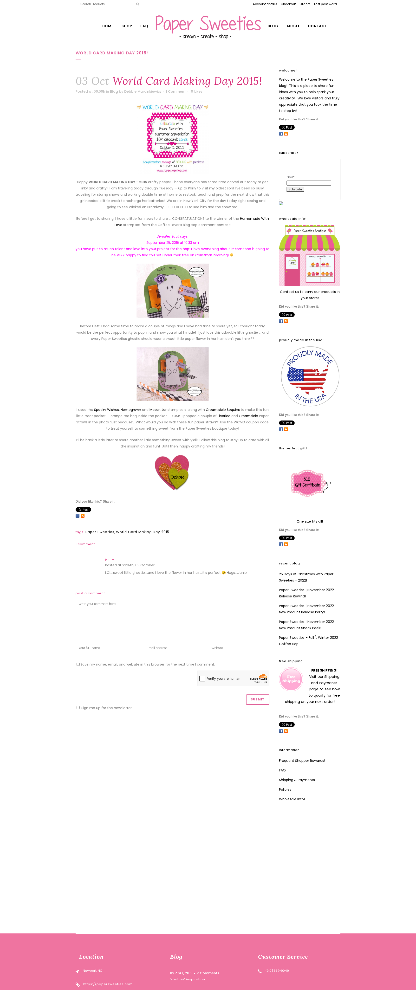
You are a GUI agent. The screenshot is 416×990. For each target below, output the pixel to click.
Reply (160, 565)
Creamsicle (248, 416)
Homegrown (131, 409)
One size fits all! (310, 521)
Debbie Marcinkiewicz (143, 91)
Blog (114, 91)
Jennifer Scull (168, 236)
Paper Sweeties (99, 532)
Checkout (288, 4)
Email (290, 177)
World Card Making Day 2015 (142, 532)
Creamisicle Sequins (223, 409)
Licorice (224, 416)
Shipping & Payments (297, 779)
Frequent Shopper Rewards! (302, 760)
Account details (265, 4)
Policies (285, 789)
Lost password (325, 4)
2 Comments (208, 973)
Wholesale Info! (292, 799)
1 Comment (176, 91)
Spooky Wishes (106, 409)
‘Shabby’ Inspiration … (189, 979)
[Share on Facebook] (77, 516)
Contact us (289, 291)
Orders (305, 4)
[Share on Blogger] (82, 516)
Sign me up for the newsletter (106, 707)
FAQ (282, 770)
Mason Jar (158, 409)
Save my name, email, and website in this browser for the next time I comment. (147, 664)
